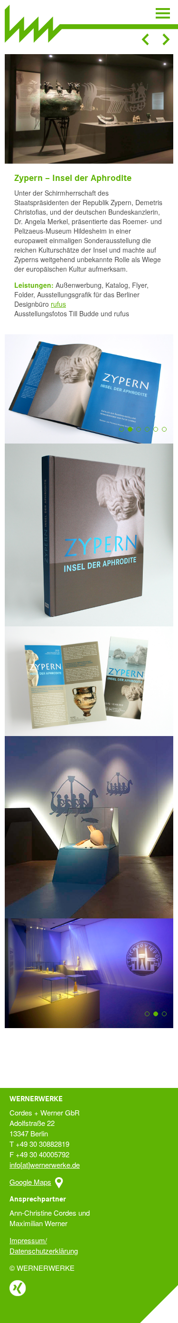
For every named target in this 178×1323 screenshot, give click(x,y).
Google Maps (30, 1182)
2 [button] (133, 434)
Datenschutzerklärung (43, 1251)
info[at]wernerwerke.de (44, 1165)
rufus (58, 304)
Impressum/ (28, 1240)
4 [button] (150, 434)
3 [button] (141, 434)
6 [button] (167, 434)
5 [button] (158, 434)
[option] (89, 109)
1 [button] (124, 434)
